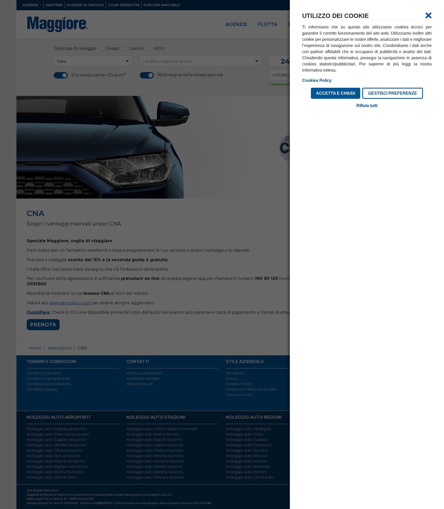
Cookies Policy (316, 80)
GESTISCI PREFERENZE (392, 93)
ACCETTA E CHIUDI (335, 93)
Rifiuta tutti (366, 105)
